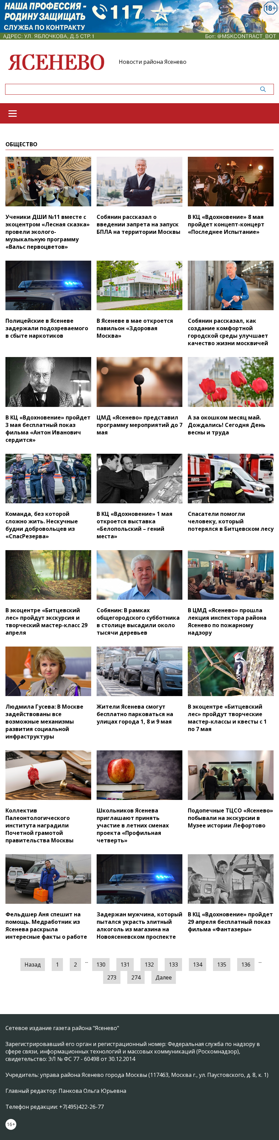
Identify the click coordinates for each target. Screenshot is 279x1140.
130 (100, 964)
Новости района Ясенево (152, 61)
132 (149, 964)
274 (136, 977)
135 (221, 964)
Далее (163, 977)
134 (197, 964)
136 (245, 964)
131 (125, 964)
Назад (32, 964)
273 (111, 977)
